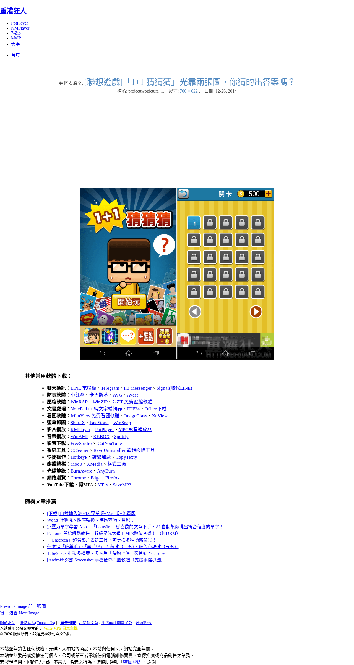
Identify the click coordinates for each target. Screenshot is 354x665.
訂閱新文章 (88, 623)
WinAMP (79, 436)
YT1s (103, 484)
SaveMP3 (122, 484)
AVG (117, 395)
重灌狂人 (13, 11)
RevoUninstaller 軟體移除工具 (124, 450)
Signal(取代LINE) (174, 388)
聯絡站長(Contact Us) (37, 623)
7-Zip (16, 33)
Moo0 (76, 464)
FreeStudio (81, 443)
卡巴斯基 (98, 395)
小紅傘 (78, 395)
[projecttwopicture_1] (177, 358)
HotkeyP (79, 457)
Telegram (110, 388)
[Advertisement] (177, 138)
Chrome (78, 478)
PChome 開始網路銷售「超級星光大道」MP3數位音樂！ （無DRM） (114, 533)
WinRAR (79, 402)
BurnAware (81, 471)
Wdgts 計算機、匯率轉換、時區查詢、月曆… (91, 520)
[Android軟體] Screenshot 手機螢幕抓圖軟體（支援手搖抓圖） (106, 560)
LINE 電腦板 (83, 388)
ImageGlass (135, 415)
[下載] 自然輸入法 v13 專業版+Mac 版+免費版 (91, 513)
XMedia (95, 464)
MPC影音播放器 (135, 429)
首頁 (15, 55)
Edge (96, 478)
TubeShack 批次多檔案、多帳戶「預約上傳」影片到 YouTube (106, 553)
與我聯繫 (131, 662)
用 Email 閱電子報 (116, 623)
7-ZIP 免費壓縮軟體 (132, 402)
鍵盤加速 (101, 457)
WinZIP (100, 402)
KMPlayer (20, 28)
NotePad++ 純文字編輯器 (96, 408)
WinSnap (122, 422)
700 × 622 (189, 91)
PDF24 (133, 408)
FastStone (99, 422)
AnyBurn (106, 471)
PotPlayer (19, 23)
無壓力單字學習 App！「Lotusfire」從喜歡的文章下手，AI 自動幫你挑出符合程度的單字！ (135, 526)
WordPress (144, 623)
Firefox (112, 478)
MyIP (16, 38)
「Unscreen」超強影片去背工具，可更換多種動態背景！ (102, 540)
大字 (15, 44)
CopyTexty (126, 457)
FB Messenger (138, 388)
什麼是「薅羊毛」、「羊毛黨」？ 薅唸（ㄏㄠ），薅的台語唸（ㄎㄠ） (113, 546)
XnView (160, 415)
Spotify (121, 436)
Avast (132, 395)
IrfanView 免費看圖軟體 (95, 415)
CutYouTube (109, 443)
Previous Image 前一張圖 (23, 606)
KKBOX (101, 436)
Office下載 (155, 408)
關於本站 (7, 623)
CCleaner (80, 450)
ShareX (78, 422)
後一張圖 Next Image (19, 613)
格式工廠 (116, 464)
